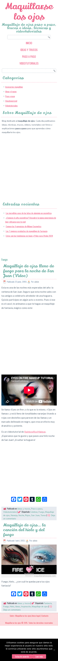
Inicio (29, 43)
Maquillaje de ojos (40, 606)
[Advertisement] (29, 165)
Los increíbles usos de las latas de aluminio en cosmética (29, 213)
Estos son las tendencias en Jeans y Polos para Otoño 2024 (29, 235)
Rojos (27, 515)
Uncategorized (11, 100)
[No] (54, 649)
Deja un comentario (12, 610)
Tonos (43, 515)
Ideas (17, 606)
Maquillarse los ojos (29, 11)
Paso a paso (29, 57)
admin (36, 281)
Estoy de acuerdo (22, 656)
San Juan (35, 515)
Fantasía (48, 603)
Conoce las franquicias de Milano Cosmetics (23, 226)
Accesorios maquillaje (14, 86)
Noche (21, 515)
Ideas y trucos (29, 50)
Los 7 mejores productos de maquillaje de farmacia (26, 231)
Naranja (14, 515)
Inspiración (26, 606)
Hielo (12, 606)
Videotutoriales (29, 63)
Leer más (39, 656)
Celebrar (34, 512)
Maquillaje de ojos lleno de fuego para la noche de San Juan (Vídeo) (28, 270)
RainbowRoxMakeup (35, 431)
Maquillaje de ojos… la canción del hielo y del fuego (24, 529)
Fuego (41, 512)
